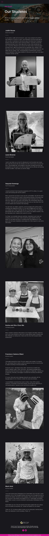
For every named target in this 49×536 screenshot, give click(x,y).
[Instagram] (26, 530)
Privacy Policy (11, 535)
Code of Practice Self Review (26, 535)
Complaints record (37, 535)
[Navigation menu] (2, 2)
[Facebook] (23, 530)
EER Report (17, 535)
